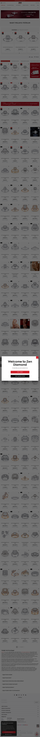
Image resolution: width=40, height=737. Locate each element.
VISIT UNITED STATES (20, 376)
